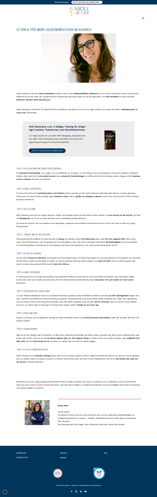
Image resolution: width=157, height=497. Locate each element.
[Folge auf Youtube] (85, 491)
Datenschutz (22, 457)
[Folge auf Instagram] (76, 491)
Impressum (21, 453)
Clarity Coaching (43, 385)
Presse (63, 458)
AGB (105, 453)
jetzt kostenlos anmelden (86, 2)
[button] (5, 492)
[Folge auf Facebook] (71, 491)
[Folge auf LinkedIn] (81, 491)
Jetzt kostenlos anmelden (47, 150)
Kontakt (63, 453)
